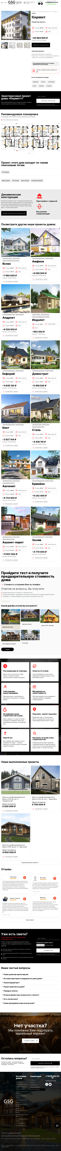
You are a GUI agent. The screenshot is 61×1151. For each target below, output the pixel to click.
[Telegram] (42, 4)
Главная (34, 11)
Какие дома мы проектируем (16, 974)
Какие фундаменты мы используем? (19, 1003)
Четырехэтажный (36, 180)
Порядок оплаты (11, 991)
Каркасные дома (49, 258)
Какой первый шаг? (12, 983)
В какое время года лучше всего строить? (21, 995)
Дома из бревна (36, 314)
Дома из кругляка (45, 314)
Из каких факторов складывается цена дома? (23, 979)
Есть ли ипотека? (11, 999)
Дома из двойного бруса (8, 483)
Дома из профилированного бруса (11, 260)
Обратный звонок (51, 4)
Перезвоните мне (50, 1080)
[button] (3, 137)
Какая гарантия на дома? (14, 987)
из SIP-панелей (48, 537)
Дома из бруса (16, 258)
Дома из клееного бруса (38, 427)
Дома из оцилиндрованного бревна (40, 316)
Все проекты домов (43, 11)
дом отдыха (25, 180)
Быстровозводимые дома (38, 258)
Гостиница (54, 11)
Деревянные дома (7, 258)
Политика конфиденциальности (10, 1133)
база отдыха (6, 180)
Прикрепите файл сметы (44, 942)
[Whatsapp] (39, 4)
